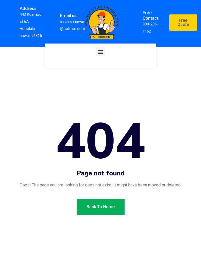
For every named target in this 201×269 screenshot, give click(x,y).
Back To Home (101, 206)
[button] (100, 51)
